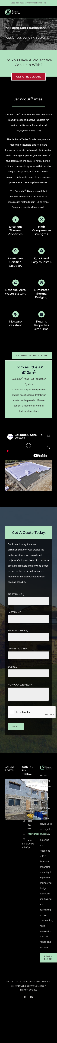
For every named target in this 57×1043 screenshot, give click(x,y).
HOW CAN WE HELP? (20, 684)
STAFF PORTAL (12, 982)
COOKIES (33, 990)
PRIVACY (24, 990)
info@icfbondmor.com (36, 3)
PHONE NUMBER (17, 648)
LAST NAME (14, 612)
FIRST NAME (16, 594)
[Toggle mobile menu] (50, 12)
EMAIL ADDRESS (18, 630)
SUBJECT (13, 666)
